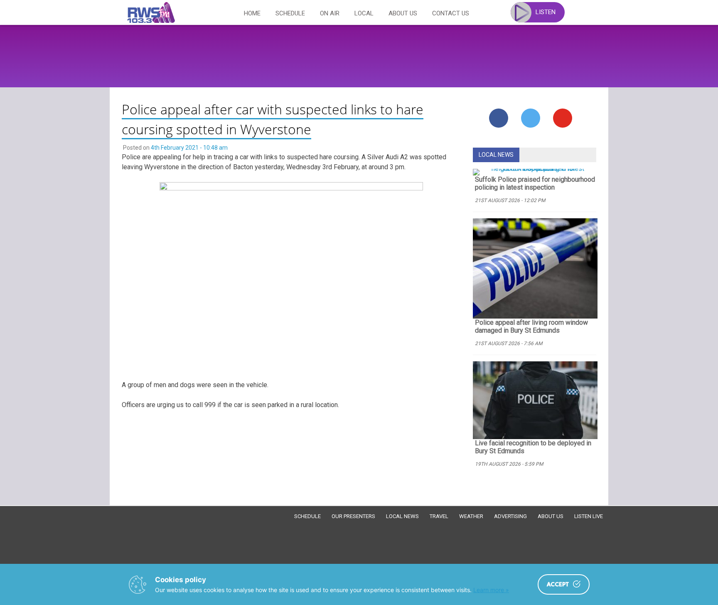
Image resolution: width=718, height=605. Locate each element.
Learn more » (491, 589)
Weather (471, 516)
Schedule (290, 13)
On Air (329, 13)
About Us (403, 13)
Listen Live (588, 516)
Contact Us (450, 13)
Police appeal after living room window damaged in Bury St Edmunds (531, 326)
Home (252, 13)
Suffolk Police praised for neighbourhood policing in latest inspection (535, 183)
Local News (402, 516)
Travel (439, 516)
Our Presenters (353, 516)
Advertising (510, 516)
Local (364, 13)
